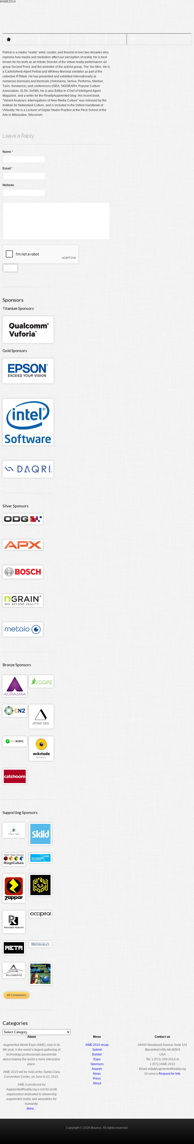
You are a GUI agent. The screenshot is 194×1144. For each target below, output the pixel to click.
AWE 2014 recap (97, 1045)
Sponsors (97, 1064)
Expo (77, 39)
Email (8, 168)
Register (27, 39)
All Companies (16, 995)
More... (31, 1108)
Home (9, 39)
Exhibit (97, 1054)
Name (8, 152)
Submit (97, 1049)
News (97, 1073)
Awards (96, 39)
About (116, 39)
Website (8, 185)
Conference (53, 39)
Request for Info (169, 1073)
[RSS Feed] (133, 39)
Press (97, 1078)
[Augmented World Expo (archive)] (32, 30)
